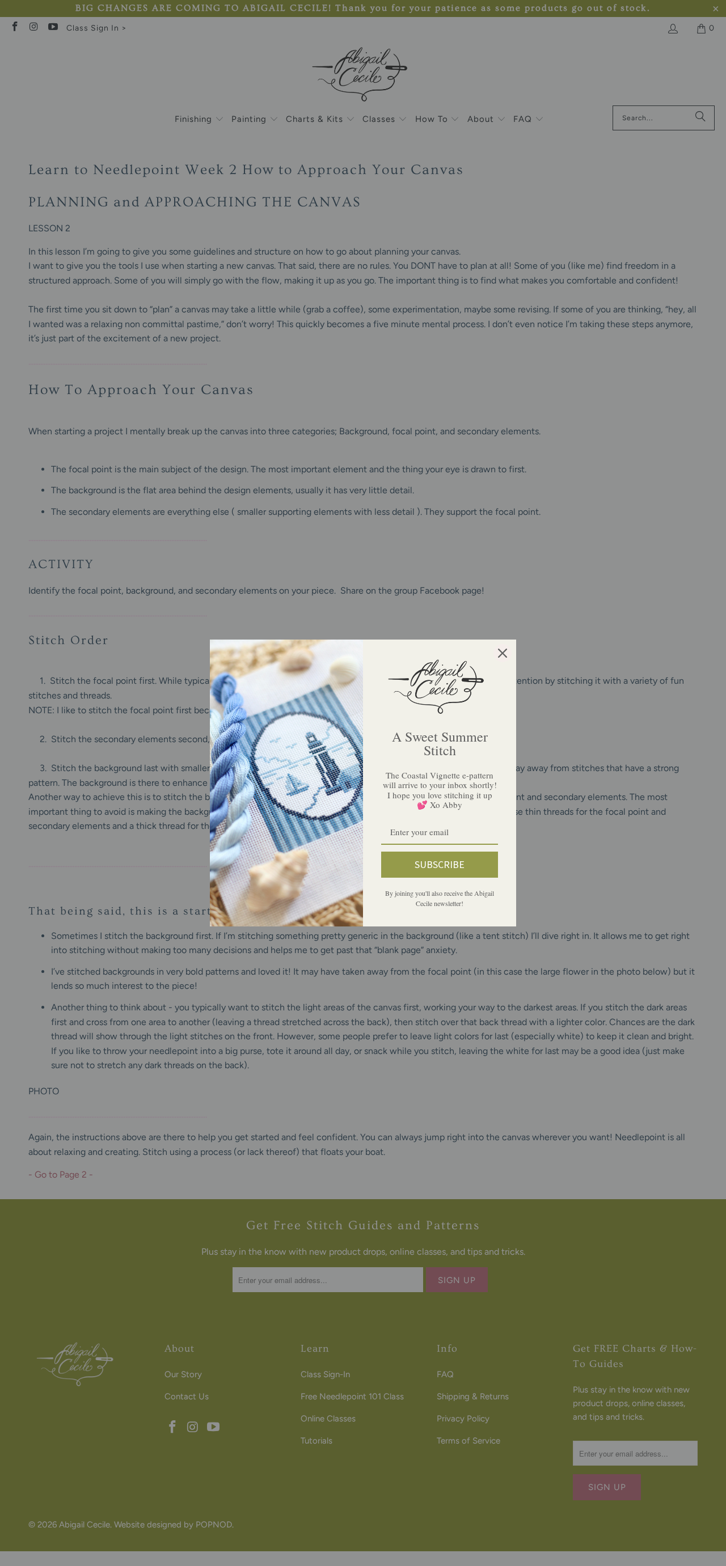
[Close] (502, 653)
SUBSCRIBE (440, 864)
